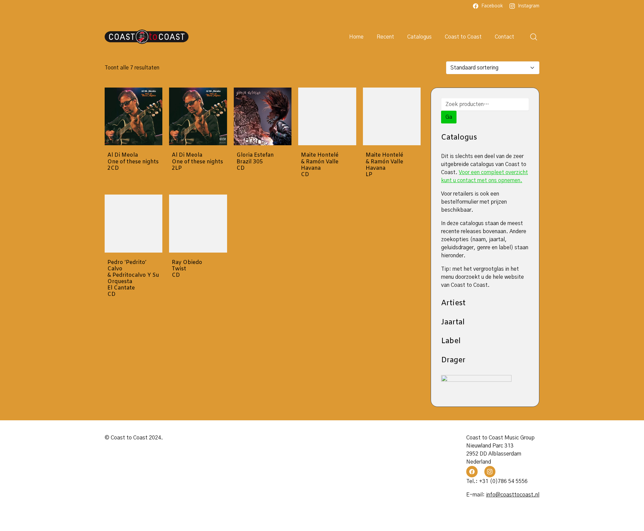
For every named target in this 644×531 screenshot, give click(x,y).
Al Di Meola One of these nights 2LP (197, 161)
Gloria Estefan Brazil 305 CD (255, 161)
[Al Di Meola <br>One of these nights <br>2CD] (133, 116)
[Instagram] (490, 471)
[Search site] (533, 37)
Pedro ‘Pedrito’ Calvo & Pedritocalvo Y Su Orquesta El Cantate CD (133, 278)
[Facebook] (472, 471)
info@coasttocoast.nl (512, 494)
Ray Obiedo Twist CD (187, 269)
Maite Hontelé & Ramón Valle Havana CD (319, 165)
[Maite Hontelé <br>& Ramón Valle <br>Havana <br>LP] (392, 116)
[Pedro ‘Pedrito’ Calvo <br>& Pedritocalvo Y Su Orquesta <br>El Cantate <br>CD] (133, 223)
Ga (448, 117)
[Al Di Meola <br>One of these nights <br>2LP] (198, 116)
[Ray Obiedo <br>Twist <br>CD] (198, 223)
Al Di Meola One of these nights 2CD (133, 161)
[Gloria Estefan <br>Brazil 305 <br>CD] (262, 116)
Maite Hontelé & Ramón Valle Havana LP (384, 165)
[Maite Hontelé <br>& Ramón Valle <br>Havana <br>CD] (327, 116)
